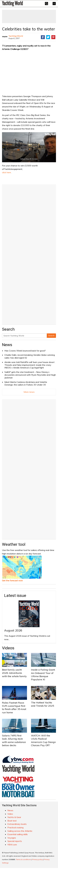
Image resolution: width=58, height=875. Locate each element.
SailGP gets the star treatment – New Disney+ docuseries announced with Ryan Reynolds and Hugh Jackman (30, 375)
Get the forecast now (12, 580)
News (7, 344)
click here (6, 172)
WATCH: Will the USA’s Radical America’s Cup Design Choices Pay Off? (43, 740)
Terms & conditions (23, 859)
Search (51, 335)
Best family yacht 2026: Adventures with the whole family (14, 673)
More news (29, 392)
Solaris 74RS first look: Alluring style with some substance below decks (14, 740)
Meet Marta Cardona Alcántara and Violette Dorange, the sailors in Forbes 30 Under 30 (25, 383)
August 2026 (13, 630)
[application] (29, 147)
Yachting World (15, 36)
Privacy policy (37, 859)
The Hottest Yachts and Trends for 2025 (42, 704)
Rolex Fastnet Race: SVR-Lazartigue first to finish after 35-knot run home (14, 707)
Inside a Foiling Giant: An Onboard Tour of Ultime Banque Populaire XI (43, 674)
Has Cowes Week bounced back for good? (25, 350)
